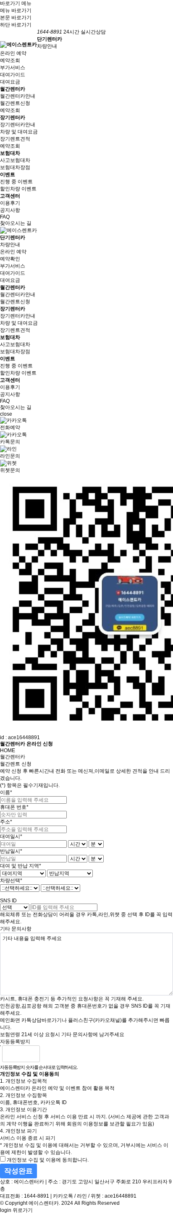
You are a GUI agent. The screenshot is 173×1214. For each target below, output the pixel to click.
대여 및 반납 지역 (20, 866)
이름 (6, 792)
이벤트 (7, 174)
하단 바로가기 (15, 25)
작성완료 (18, 1171)
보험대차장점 (15, 167)
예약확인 (10, 259)
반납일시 (11, 851)
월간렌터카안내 (17, 96)
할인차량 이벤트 (18, 189)
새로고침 (67, 1053)
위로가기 (23, 1210)
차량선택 (11, 880)
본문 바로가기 (15, 18)
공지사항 (10, 210)
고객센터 (10, 196)
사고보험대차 (15, 160)
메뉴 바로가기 (15, 10)
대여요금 (10, 82)
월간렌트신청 (15, 103)
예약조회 (10, 60)
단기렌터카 (49, 39)
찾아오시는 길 (15, 223)
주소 (6, 822)
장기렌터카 (12, 117)
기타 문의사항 (15, 929)
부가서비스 (12, 67)
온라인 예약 (13, 53)
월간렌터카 (12, 89)
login (5, 1210)
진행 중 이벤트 (16, 182)
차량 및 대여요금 (19, 132)
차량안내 (47, 46)
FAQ (5, 217)
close (6, 414)
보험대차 (10, 153)
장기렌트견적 (15, 139)
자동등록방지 (15, 1042)
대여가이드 (12, 75)
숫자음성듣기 (49, 1053)
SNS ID (8, 901)
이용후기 (10, 203)
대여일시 (11, 836)
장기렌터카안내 (17, 125)
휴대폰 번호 (14, 807)
